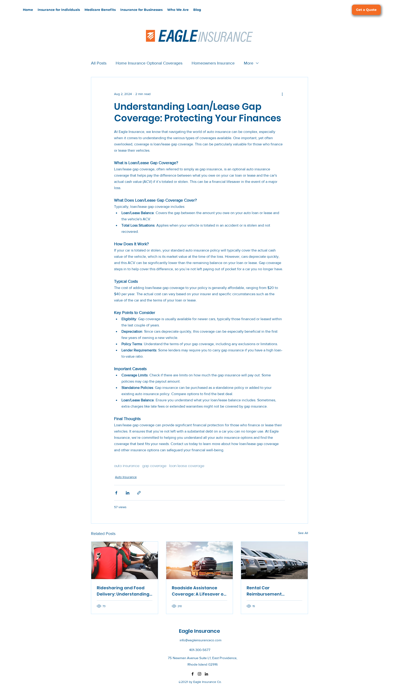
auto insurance (126, 466)
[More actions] (282, 94)
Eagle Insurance (200, 631)
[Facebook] (192, 674)
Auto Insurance (126, 477)
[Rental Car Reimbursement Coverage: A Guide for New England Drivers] (274, 560)
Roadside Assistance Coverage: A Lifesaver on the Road (199, 591)
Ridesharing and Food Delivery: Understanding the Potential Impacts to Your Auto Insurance (123, 591)
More (248, 63)
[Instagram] (199, 674)
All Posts (98, 63)
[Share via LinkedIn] (127, 493)
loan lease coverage (186, 466)
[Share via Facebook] (116, 493)
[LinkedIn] (206, 674)
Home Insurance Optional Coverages (149, 63)
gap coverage (154, 466)
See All (303, 533)
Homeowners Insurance (213, 63)
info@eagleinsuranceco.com (200, 640)
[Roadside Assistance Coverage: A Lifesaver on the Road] (199, 560)
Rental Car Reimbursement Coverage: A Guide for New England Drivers (271, 591)
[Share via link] (139, 493)
